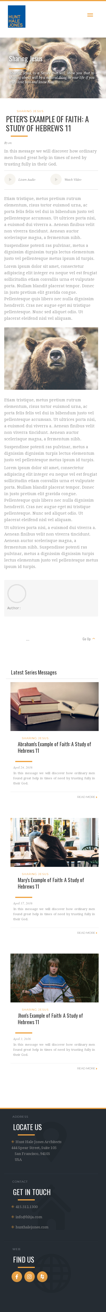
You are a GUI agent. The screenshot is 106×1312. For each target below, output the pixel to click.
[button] (90, 14)
